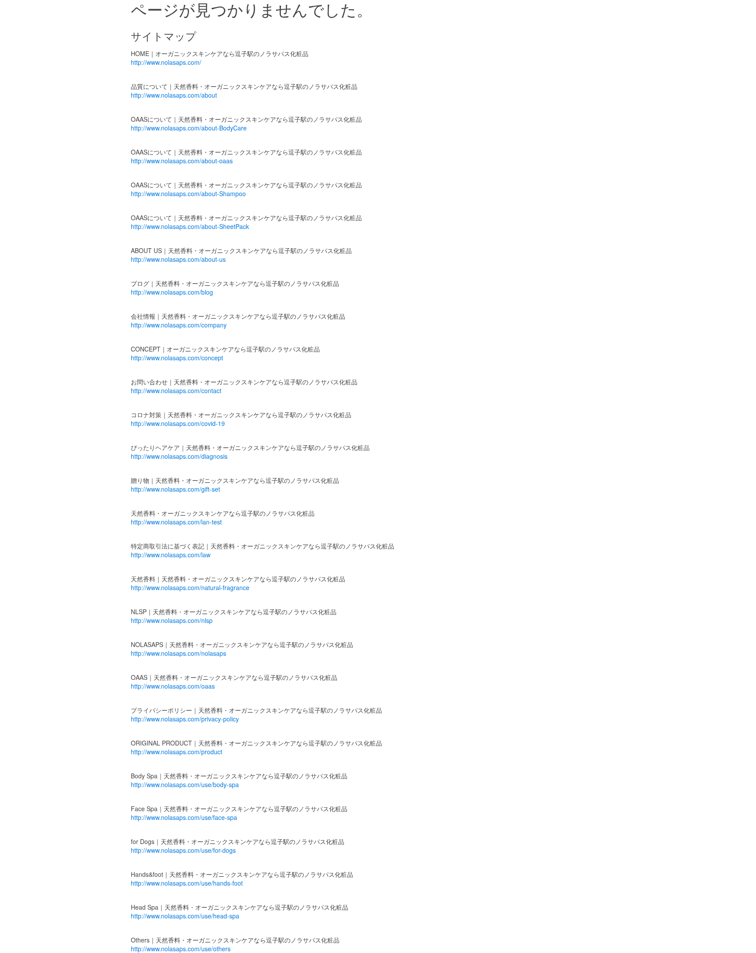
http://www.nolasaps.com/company (179, 324)
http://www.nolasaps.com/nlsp (172, 620)
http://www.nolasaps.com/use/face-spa (184, 817)
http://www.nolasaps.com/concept (177, 357)
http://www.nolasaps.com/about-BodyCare (189, 127)
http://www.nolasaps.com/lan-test (176, 521)
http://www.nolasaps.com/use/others (181, 948)
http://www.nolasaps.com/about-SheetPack (190, 226)
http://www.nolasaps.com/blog (172, 292)
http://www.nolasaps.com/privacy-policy (185, 718)
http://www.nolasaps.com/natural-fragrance (190, 587)
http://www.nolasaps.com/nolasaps (178, 653)
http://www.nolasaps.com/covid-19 (178, 423)
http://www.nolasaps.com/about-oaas (182, 160)
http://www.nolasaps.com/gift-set (175, 489)
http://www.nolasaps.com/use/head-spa (185, 915)
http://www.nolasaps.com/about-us (178, 259)
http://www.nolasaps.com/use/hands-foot (187, 883)
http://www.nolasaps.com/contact (176, 390)
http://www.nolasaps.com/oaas (173, 686)
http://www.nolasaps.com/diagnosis (179, 456)
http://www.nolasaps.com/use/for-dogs (183, 850)
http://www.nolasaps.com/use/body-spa (185, 784)
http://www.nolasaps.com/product (176, 751)
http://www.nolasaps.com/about (174, 95)
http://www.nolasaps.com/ (166, 62)
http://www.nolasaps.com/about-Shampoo (188, 193)
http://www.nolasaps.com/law (170, 554)
